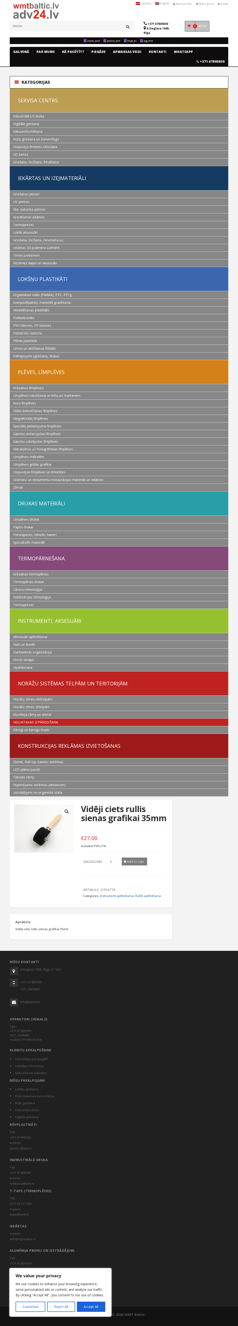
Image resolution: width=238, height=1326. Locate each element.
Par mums (45, 52)
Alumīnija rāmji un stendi (32, 714)
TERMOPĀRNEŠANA (41, 558)
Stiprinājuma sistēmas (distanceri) (39, 785)
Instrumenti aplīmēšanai (117, 896)
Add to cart (135, 861)
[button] (67, 811)
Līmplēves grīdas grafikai (32, 464)
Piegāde (98, 52)
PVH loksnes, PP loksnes (32, 325)
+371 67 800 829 (20, 1263)
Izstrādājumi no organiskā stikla (37, 792)
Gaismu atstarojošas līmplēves (37, 434)
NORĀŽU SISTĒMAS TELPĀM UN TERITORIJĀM (73, 683)
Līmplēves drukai (26, 519)
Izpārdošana (22, 667)
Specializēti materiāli (29, 542)
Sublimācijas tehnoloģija (32, 597)
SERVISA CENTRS (38, 100)
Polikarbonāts (24, 318)
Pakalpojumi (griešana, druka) (36, 356)
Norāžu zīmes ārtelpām (31, 707)
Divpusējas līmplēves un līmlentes (39, 472)
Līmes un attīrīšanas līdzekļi (34, 348)
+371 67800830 (157, 24)
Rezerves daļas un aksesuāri (35, 263)
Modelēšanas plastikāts (31, 310)
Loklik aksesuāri (25, 232)
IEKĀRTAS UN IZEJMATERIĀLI (52, 177)
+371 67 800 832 (20, 1137)
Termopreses (23, 225)
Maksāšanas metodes (30, 1073)
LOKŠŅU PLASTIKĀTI (42, 278)
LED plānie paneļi (26, 769)
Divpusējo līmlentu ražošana (35, 147)
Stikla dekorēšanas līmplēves (35, 411)
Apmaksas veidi (127, 52)
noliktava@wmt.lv (22, 1183)
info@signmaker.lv (23, 1239)
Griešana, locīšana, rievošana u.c (38, 240)
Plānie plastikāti (25, 341)
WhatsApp (183, 52)
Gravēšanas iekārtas (29, 217)
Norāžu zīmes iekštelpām (33, 699)
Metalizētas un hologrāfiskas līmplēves (43, 449)
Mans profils (183, 4)
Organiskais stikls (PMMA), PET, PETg (42, 295)
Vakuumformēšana (28, 131)
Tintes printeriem (26, 255)
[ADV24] (36, 13)
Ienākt (224, 4)
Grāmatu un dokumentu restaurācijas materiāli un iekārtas (58, 479)
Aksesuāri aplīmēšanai (30, 637)
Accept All (91, 1306)
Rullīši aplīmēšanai (148, 896)
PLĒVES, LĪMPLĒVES (41, 371)
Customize (31, 1306)
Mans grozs (206, 4)
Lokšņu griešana (26, 1089)
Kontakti (158, 52)
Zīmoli (18, 487)
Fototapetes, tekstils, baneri (35, 534)
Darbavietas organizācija (32, 652)
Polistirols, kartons (27, 333)
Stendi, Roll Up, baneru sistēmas (38, 762)
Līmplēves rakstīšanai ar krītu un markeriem (47, 395)
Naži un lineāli (24, 644)
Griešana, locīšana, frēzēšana (36, 162)
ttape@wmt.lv (19, 1214)
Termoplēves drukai (28, 582)
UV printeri (21, 202)
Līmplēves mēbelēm (28, 457)
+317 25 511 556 (20, 1204)
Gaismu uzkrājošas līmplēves (35, 441)
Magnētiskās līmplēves (30, 418)
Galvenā (21, 52)
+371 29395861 (30, 989)
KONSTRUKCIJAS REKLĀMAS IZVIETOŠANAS (69, 745)
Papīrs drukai (23, 527)
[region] (60, 1292)
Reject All (61, 1306)
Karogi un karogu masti (31, 730)
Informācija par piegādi (31, 1059)
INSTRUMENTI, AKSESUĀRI (49, 620)
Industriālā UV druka (28, 116)
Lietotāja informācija (29, 1066)
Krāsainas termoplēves (31, 574)
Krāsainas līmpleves (28, 388)
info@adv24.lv (30, 1002)
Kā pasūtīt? (73, 52)
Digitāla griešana (27, 1117)
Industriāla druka (27, 1110)
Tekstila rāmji (23, 777)
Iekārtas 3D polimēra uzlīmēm (36, 247)
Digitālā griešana (26, 124)
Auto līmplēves (24, 403)
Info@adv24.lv (32, 1039)
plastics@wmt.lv (21, 1148)
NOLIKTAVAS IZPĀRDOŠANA (35, 722)
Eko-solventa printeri (29, 209)
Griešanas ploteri (26, 194)
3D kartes (20, 154)
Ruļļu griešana (25, 1103)
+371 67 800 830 (31, 982)
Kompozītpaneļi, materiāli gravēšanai (42, 302)
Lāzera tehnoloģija (27, 589)
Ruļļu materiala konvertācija (34, 1096)
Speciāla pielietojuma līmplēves (37, 426)
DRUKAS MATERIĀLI (41, 503)
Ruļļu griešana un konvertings (36, 139)
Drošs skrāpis (23, 660)
